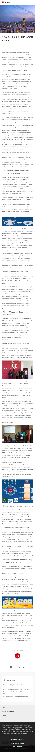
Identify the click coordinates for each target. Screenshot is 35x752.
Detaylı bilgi (24, 733)
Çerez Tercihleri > (17, 747)
